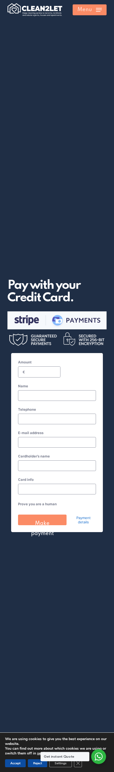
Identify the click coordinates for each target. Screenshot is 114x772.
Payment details (83, 520)
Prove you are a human (37, 504)
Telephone (27, 409)
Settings (61, 763)
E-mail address (30, 433)
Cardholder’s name (34, 456)
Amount (25, 362)
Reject (37, 763)
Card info (26, 479)
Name (23, 386)
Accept (15, 763)
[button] (90, 9)
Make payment (42, 523)
